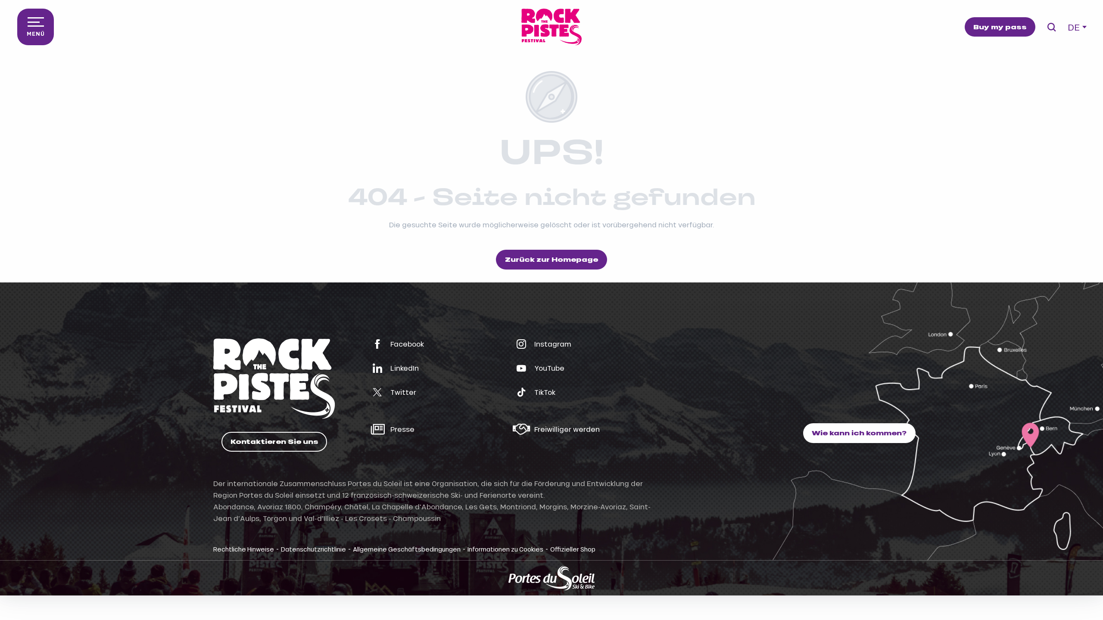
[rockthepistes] (551, 27)
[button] (1051, 27)
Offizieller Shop (572, 549)
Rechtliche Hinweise (243, 549)
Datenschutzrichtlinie (313, 549)
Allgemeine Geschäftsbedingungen (407, 549)
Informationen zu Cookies (505, 549)
